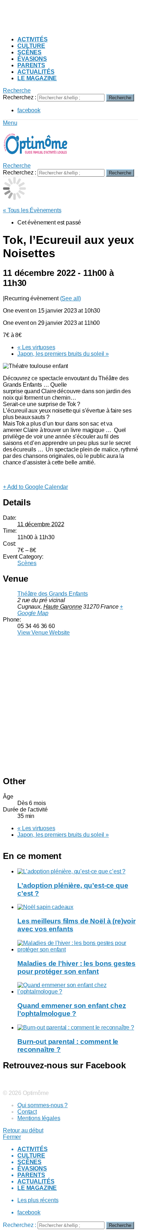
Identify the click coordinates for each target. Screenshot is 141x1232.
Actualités (35, 72)
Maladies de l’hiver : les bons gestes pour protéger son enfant (76, 967)
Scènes (29, 52)
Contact (27, 1112)
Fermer (12, 1137)
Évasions (32, 59)
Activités (32, 39)
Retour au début (23, 1130)
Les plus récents (37, 1200)
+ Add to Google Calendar (35, 487)
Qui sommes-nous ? (42, 1105)
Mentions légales (38, 1118)
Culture (31, 46)
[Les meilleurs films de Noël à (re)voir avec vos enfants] (77, 907)
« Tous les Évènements (32, 210)
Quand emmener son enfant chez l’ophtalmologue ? (71, 1009)
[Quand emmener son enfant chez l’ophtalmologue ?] (77, 988)
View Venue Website (43, 632)
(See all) (70, 298)
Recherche (120, 97)
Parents (31, 65)
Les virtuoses (36, 347)
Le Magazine (37, 78)
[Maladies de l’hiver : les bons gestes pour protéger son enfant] (77, 946)
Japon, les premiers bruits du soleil (63, 354)
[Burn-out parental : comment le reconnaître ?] (77, 1027)
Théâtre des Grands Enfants (52, 594)
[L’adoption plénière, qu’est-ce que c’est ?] (77, 871)
